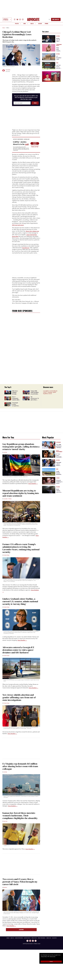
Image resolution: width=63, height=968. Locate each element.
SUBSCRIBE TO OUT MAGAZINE (5, 19)
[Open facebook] (15, 19)
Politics (17, 23)
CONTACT (8, 938)
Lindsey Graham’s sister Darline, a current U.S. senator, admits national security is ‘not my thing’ (20, 601)
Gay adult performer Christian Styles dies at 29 (59, 447)
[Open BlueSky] (17, 19)
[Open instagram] (23, 19)
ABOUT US (12, 938)
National (58, 36)
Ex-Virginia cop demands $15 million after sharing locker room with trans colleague (20, 766)
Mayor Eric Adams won (32, 231)
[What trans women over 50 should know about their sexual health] (48, 47)
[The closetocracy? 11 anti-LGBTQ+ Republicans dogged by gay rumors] (26, 398)
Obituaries (58, 442)
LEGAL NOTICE (54, 938)
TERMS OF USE (48, 938)
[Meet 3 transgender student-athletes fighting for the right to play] (7, 398)
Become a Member (35, 143)
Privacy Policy (44, 956)
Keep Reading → (33, 483)
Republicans (25, 248)
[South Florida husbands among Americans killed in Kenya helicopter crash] (48, 471)
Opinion (46, 23)
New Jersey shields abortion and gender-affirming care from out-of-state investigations (19, 697)
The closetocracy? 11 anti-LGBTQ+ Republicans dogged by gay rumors (35, 400)
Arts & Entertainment (59, 451)
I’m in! (35, 103)
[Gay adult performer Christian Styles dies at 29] (48, 444)
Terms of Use (52, 956)
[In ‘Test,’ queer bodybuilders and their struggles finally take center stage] (48, 454)
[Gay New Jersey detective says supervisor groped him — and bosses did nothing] (48, 65)
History (40, 23)
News (25, 23)
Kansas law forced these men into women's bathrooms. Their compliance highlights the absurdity (20, 815)
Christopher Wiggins (6, 555)
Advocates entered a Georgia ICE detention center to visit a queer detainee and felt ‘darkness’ (18, 650)
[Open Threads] (20, 19)
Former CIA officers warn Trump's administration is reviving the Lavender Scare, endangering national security (20, 548)
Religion (58, 486)
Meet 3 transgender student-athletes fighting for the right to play (16, 400)
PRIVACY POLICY (34, 938)
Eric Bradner (8, 69)
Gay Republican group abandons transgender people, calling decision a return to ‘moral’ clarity (20, 447)
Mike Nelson (5, 887)
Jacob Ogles (5, 452)
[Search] (49, 19)
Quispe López (5, 821)
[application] (51, 76)
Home (3, 27)
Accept (51, 961)
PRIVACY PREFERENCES (41, 938)
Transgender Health (59, 45)
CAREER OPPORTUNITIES (19, 938)
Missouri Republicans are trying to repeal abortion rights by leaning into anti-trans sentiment (20, 493)
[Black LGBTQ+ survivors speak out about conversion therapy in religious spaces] (48, 489)
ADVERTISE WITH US (27, 938)
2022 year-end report (18, 225)
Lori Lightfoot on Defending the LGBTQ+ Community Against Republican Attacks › (50, 392)
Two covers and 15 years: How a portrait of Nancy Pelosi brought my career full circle (19, 882)
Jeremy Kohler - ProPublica (7, 498)
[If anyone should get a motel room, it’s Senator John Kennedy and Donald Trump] (48, 480)
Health (32, 23)
